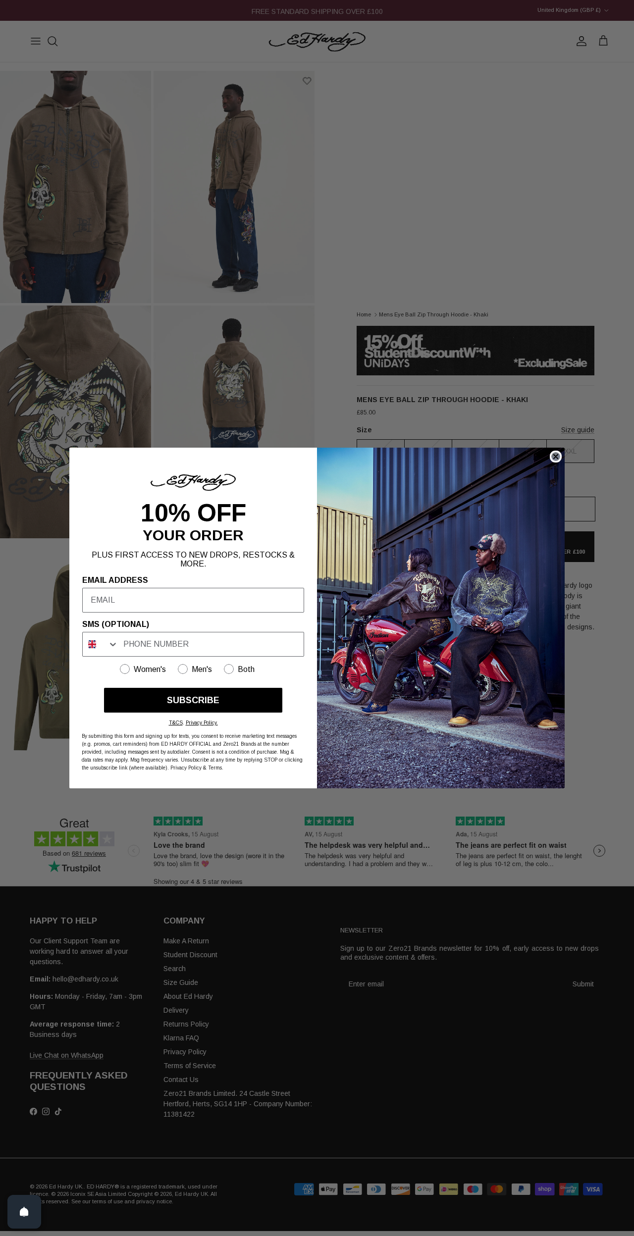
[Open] (24, 1212)
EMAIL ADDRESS (115, 580)
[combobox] (100, 644)
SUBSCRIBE (193, 700)
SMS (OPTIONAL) (115, 624)
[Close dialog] (556, 457)
